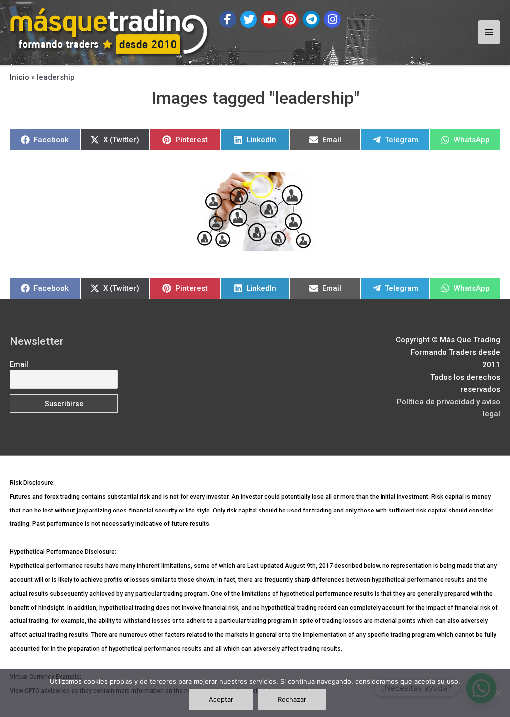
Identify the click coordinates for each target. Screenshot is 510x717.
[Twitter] (248, 19)
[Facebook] (227, 19)
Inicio (19, 77)
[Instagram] (332, 19)
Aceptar (221, 699)
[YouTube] (269, 19)
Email (19, 364)
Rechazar (292, 699)
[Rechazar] (498, 693)
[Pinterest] (290, 19)
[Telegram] (311, 19)
